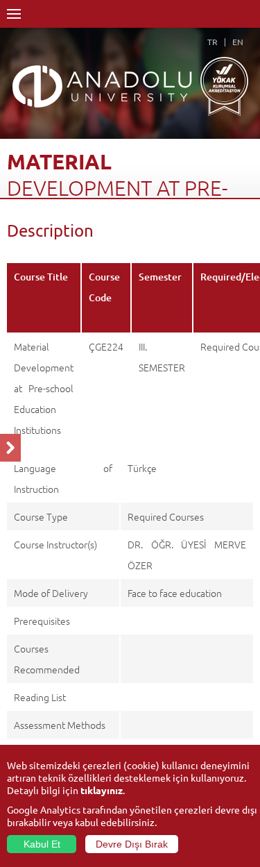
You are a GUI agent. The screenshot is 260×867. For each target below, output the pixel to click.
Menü (14, 14)
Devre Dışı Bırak (132, 844)
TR (212, 41)
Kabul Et (42, 844)
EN (237, 41)
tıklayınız (101, 790)
